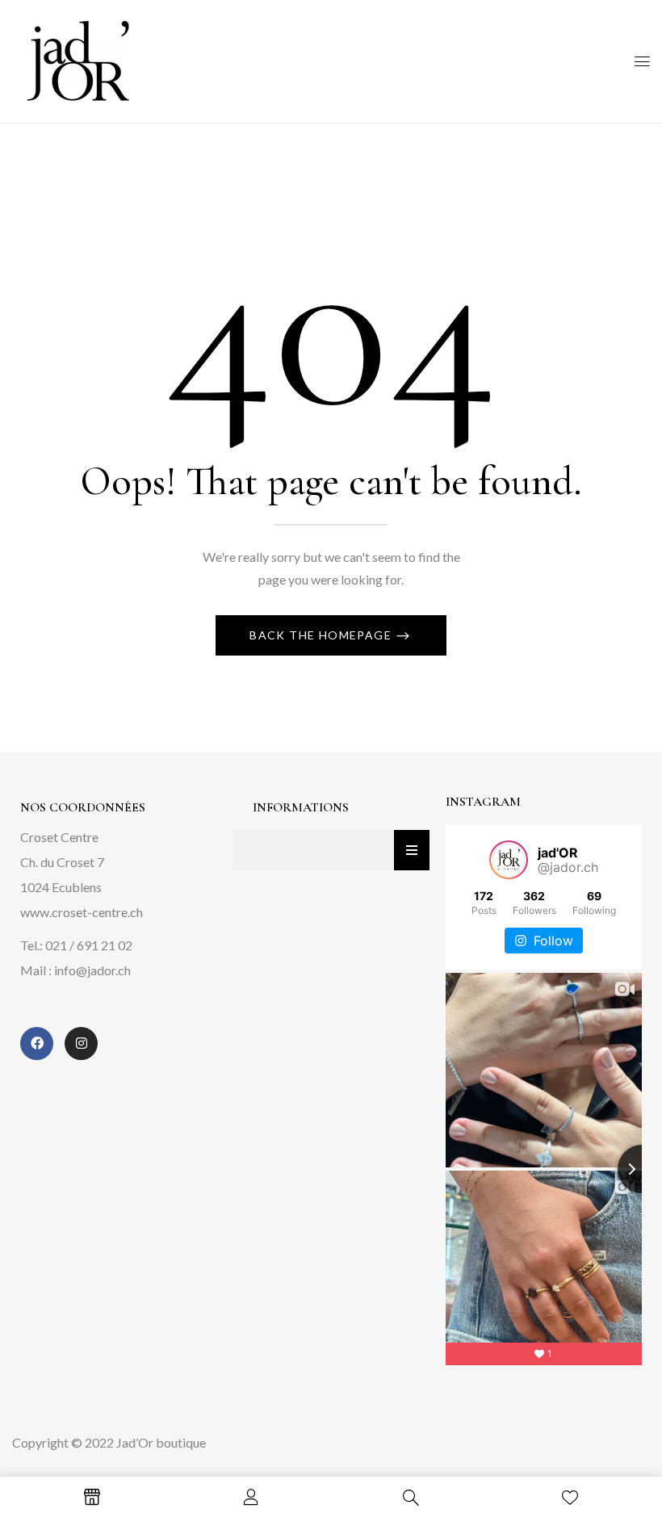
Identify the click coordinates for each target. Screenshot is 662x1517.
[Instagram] (81, 1043)
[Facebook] (36, 1043)
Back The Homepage (322, 635)
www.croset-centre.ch (81, 912)
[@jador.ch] (508, 860)
